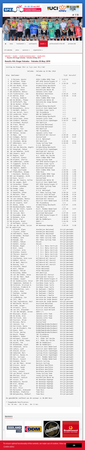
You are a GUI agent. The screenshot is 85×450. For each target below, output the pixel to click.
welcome (8, 56)
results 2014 (41, 56)
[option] (14, 429)
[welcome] (5, 44)
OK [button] (74, 445)
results (15, 56)
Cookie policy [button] (9, 446)
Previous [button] (4, 429)
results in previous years (27, 56)
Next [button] (80, 429)
